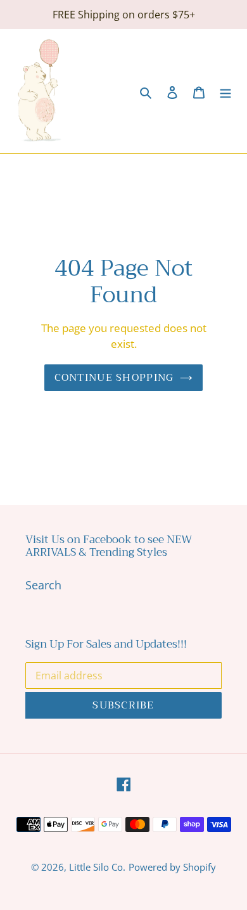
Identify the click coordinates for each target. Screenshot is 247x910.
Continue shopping (114, 378)
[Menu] (225, 91)
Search (43, 585)
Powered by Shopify (172, 867)
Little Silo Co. (97, 867)
